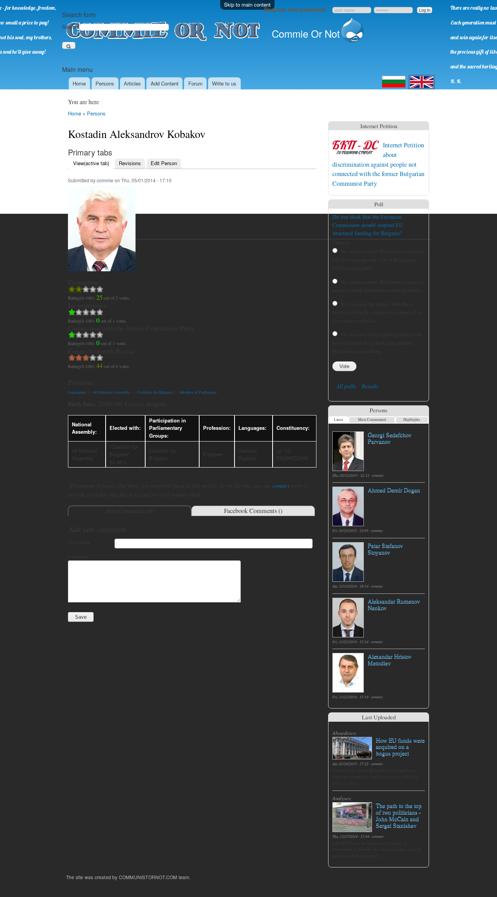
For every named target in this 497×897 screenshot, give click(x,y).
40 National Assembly (111, 392)
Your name (79, 542)
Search (71, 26)
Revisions (130, 163)
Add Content (165, 83)
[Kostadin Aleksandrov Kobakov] (102, 275)
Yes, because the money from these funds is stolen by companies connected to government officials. (376, 312)
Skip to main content (247, 4)
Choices (340, 242)
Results (370, 386)
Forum (195, 83)
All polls (346, 386)
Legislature (77, 392)
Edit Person (164, 163)
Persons (105, 83)
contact (281, 485)
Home (79, 83)
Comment (80, 556)
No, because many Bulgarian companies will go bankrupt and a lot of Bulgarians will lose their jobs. (378, 259)
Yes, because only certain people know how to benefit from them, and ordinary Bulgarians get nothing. (377, 342)
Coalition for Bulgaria (155, 392)
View (91, 163)
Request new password (295, 9)
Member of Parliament (198, 392)
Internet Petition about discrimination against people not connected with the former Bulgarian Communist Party (378, 164)
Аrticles (132, 83)
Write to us (224, 83)
